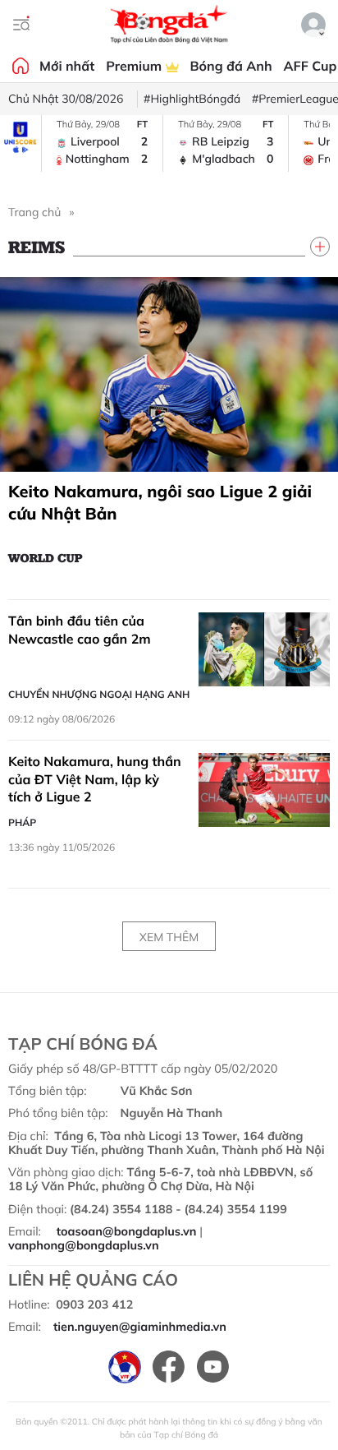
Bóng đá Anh (231, 66)
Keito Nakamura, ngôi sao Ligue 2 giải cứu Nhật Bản (160, 502)
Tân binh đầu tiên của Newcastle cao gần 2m (79, 629)
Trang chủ (34, 212)
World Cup (45, 557)
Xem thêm (169, 937)
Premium (135, 66)
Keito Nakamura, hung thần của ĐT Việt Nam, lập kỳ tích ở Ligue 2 (94, 779)
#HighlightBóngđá (192, 98)
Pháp (22, 822)
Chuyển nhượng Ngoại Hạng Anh (99, 694)
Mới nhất (66, 66)
